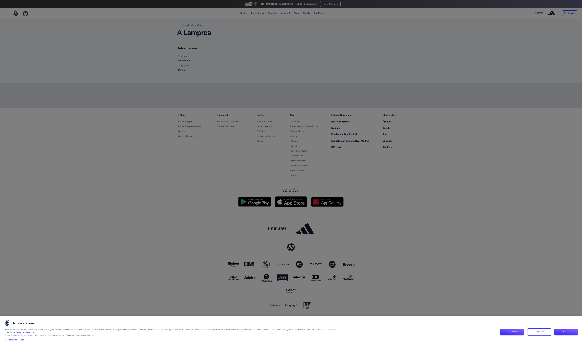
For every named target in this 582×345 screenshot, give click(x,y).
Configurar (539, 332)
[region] (291, 330)
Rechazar (566, 332)
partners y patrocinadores (24, 332)
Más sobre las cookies (14, 340)
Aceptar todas (512, 332)
